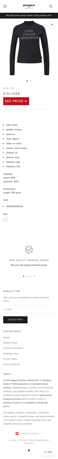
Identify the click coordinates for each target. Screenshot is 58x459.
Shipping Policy (11, 353)
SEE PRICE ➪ (16, 101)
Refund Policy (10, 342)
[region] (29, 257)
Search (6, 337)
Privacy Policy (10, 358)
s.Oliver (9, 88)
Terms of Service (11, 364)
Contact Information (13, 348)
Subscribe (15, 319)
